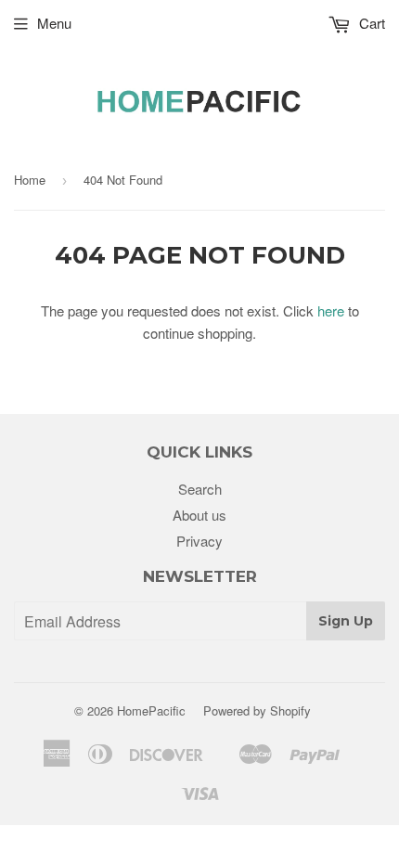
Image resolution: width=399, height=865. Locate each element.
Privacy (199, 540)
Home (29, 179)
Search (200, 488)
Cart (370, 22)
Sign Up (345, 621)
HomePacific (151, 710)
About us (199, 514)
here (330, 310)
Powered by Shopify (257, 710)
